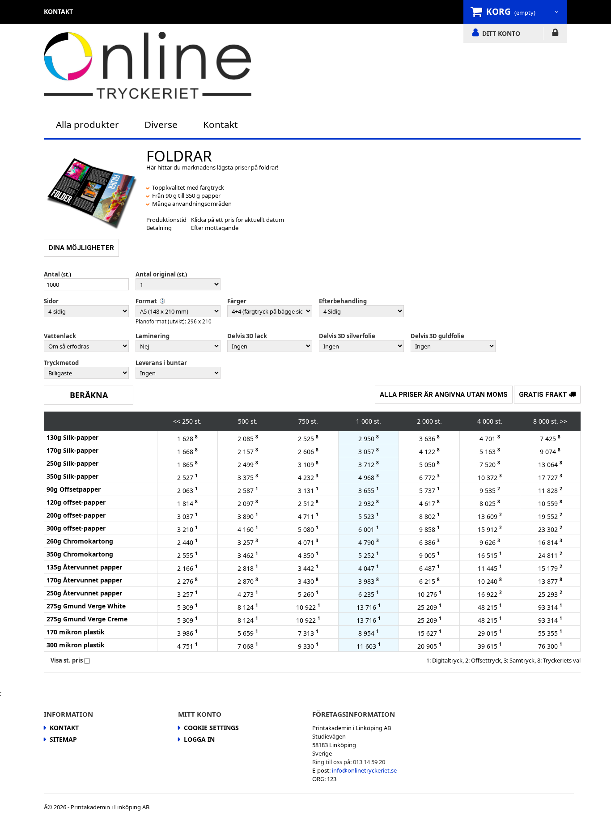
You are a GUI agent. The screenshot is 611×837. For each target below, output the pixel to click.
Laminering (153, 336)
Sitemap (63, 739)
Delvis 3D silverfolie (347, 336)
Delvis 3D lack (247, 336)
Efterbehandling (343, 301)
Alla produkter (87, 124)
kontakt (58, 11)
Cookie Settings (211, 727)
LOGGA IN (555, 34)
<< (176, 421)
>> (563, 421)
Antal (52, 274)
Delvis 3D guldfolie (437, 336)
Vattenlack (60, 336)
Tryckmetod (61, 363)
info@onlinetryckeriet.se (364, 770)
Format (146, 301)
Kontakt (220, 124)
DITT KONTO (501, 33)
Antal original (156, 274)
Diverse (161, 124)
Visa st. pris (67, 660)
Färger (236, 301)
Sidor (51, 301)
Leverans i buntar (161, 363)
